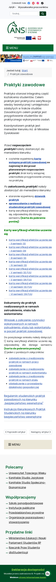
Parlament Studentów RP (25, 543)
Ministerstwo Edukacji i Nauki (27, 538)
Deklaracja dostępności (28, 569)
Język (11, 7)
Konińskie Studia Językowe (26, 478)
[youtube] (33, 3)
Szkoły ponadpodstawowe (26, 503)
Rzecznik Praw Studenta (24, 547)
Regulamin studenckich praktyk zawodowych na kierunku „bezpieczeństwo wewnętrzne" (24, 399)
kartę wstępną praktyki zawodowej (28, 160)
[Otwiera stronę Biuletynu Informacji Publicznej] (34, 38)
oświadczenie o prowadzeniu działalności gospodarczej (25, 385)
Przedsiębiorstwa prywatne (26, 513)
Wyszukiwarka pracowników (33, 7)
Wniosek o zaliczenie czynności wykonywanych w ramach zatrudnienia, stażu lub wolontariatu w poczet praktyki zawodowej (27, 325)
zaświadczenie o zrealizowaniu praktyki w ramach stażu (26, 378)
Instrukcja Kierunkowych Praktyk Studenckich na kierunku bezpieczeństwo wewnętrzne (24, 412)
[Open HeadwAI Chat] (47, 573)
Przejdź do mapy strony (2, 2)
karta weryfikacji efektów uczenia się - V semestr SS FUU (30, 270)
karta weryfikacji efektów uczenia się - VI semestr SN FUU (30, 292)
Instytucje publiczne (22, 508)
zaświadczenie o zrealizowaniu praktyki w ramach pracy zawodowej (26, 362)
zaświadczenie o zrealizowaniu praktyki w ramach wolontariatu (28, 370)
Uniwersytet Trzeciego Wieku (27, 473)
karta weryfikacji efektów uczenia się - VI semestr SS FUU (30, 285)
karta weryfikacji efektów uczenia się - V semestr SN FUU (30, 277)
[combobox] (25, 13)
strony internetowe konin (32, 577)
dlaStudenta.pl (18, 552)
